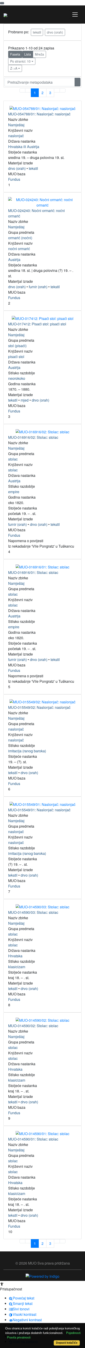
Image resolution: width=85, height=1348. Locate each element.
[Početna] (5, 14)
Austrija (14, 259)
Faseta (15, 54)
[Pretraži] (77, 82)
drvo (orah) (55, 32)
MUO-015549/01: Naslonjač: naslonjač (39, 809)
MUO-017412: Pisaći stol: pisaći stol (37, 324)
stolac (13, 459)
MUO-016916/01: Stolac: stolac (33, 572)
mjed (25, 400)
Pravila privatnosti (19, 1337)
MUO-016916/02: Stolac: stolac (33, 437)
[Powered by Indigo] (42, 1276)
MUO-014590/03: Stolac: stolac (33, 912)
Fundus (14, 179)
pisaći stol (16, 356)
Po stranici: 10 (20, 61)
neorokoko (16, 378)
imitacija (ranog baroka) (27, 750)
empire (13, 491)
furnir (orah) (38, 286)
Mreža (39, 54)
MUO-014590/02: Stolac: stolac (33, 1025)
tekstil (37, 32)
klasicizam (16, 966)
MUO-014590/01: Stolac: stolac (33, 1139)
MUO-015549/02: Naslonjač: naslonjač (39, 707)
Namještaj (16, 124)
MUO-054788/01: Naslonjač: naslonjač (39, 114)
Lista (27, 54)
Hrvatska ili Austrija (23, 146)
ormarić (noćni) (20, 237)
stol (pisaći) (17, 345)
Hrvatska (15, 955)
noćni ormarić (19, 248)
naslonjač (16, 135)
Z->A (13, 68)
